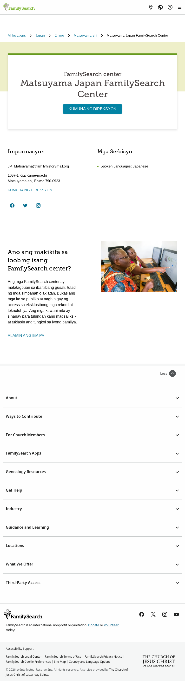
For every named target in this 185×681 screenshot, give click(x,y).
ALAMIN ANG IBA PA (26, 336)
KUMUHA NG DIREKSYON (92, 109)
